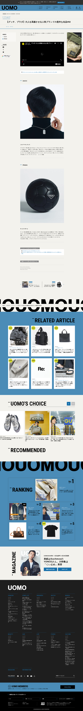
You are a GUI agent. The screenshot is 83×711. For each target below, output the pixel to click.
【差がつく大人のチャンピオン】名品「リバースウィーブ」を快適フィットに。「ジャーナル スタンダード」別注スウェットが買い (18, 384)
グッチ (8, 26)
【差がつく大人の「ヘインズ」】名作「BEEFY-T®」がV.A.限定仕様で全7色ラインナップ (67, 532)
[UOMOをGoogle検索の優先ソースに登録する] (6, 56)
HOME (3, 305)
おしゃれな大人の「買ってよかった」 (16, 347)
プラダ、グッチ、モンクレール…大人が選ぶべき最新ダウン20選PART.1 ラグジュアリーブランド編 (39, 72)
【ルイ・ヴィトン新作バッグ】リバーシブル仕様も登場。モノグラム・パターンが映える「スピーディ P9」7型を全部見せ (34, 532)
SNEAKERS (55, 7)
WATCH (61, 7)
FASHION (40, 7)
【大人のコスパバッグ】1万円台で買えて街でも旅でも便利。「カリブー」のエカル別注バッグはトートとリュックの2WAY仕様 (41, 351)
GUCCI (5, 36)
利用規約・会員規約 (26, 703)
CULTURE (69, 8)
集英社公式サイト (10, 702)
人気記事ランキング (59, 347)
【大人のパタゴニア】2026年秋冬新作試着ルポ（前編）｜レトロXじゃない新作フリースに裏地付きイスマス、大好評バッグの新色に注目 (34, 513)
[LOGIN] (77, 7)
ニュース (34, 347)
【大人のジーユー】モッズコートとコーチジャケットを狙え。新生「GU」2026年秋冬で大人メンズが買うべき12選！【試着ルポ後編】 (68, 513)
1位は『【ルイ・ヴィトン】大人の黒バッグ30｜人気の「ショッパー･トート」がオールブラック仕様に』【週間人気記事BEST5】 (64, 351)
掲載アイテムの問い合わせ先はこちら (29, 261)
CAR (47, 8)
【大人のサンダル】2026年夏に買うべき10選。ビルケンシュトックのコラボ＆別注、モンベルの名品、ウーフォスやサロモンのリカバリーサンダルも (20, 439)
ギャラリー (62, 488)
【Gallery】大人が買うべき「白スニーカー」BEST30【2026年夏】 (66, 491)
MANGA (69, 7)
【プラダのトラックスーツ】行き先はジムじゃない (31, 250)
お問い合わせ (25, 702)
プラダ (12, 26)
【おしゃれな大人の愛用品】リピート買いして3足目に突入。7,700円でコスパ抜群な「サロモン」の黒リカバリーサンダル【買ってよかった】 (64, 384)
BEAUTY (40, 8)
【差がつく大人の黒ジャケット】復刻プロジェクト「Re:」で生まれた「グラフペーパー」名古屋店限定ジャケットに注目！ (41, 383)
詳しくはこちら (60, 2)
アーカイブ (7, 17)
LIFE (54, 8)
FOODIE (61, 8)
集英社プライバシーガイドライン (13, 703)
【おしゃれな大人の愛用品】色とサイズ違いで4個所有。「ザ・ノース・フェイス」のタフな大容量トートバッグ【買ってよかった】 (18, 351)
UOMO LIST (48, 7)
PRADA (5, 38)
